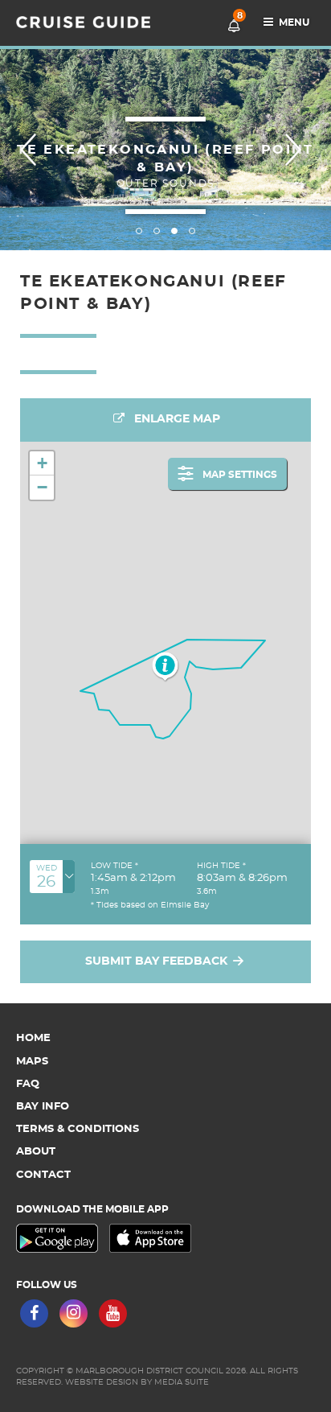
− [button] (42, 487)
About (35, 1151)
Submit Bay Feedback (158, 961)
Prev (33, 150)
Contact (43, 1175)
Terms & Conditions (77, 1129)
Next (298, 150)
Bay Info (42, 1106)
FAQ (27, 1084)
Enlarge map (175, 419)
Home (33, 1038)
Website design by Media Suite (137, 1382)
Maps (32, 1061)
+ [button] (42, 463)
